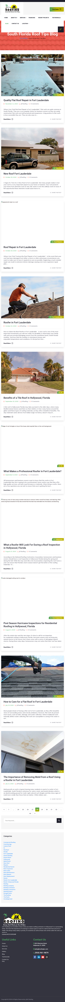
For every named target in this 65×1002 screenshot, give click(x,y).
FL (4, 848)
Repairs (6, 865)
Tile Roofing (7, 895)
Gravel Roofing (8, 855)
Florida (6, 852)
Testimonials (56, 17)
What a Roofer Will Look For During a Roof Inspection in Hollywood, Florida (32, 546)
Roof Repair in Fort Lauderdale (20, 247)
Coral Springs (7, 844)
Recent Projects (43, 17)
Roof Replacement (9, 876)
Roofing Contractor (9, 887)
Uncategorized (8, 899)
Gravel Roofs (7, 857)
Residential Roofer (9, 867)
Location (25, 23)
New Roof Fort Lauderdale (17, 173)
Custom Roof (7, 846)
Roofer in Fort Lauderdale (17, 322)
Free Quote (55, 9)
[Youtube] (42, 957)
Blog (6, 23)
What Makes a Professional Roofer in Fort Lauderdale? (32, 471)
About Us (14, 17)
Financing (32, 17)
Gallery (4, 951)
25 (23, 809)
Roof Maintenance (9, 872)
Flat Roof (6, 850)
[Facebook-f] (34, 957)
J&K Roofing (29, 999)
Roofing (6, 884)
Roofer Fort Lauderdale (10, 880)
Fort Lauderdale (8, 853)
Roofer (6, 878)
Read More (7, 119)
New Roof (7, 863)
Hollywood (7, 859)
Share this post (56, 119)
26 (28, 809)
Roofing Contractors (9, 889)
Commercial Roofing (9, 842)
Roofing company (9, 885)
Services (22, 17)
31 (51, 809)
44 (30, 813)
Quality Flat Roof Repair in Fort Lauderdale (26, 100)
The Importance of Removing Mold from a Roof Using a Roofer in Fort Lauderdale (32, 779)
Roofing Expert (8, 891)
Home (6, 17)
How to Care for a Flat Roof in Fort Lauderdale (28, 701)
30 (47, 809)
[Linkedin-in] (38, 957)
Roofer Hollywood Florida (11, 882)
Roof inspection (8, 868)
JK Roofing (24, 104)
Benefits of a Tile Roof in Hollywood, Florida (27, 397)
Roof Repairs (7, 874)
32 (56, 809)
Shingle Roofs (8, 893)
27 (32, 809)
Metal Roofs (7, 861)
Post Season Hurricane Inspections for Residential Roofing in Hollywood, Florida (30, 625)
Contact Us (15, 23)
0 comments (35, 104)
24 (18, 809)
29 (42, 809)
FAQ (3, 961)
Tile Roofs (7, 897)
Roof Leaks (7, 870)
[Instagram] (46, 957)
